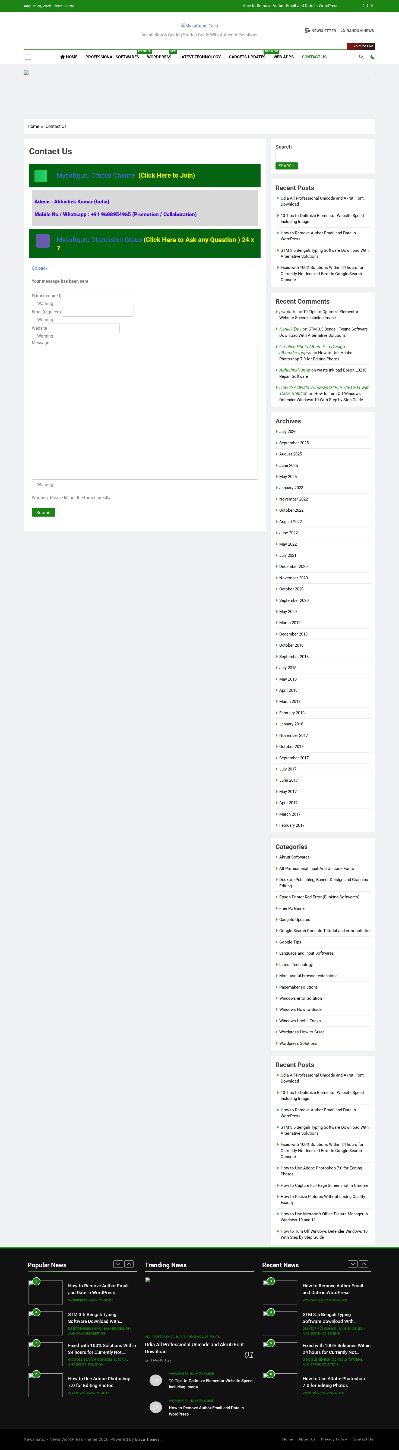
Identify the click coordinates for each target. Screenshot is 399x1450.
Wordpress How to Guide (302, 1032)
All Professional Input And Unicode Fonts (316, 868)
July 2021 (287, 555)
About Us (307, 1439)
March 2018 (289, 701)
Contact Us (314, 57)
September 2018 (294, 656)
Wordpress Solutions (298, 1043)
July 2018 (287, 667)
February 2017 (292, 825)
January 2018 (291, 724)
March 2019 (289, 622)
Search (284, 147)
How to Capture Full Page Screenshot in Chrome (324, 1185)
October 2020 (291, 589)
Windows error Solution (300, 998)
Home (71, 57)
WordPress (161, 54)
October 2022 (291, 510)
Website (39, 328)
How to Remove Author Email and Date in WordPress (290, 6)
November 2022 (293, 499)
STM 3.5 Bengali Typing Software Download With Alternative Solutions (93, 1321)
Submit (43, 512)
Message (40, 342)
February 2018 (292, 712)
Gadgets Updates (249, 54)
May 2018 (288, 679)
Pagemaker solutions (298, 987)
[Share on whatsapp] (40, 176)
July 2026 (287, 431)
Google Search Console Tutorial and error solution (324, 930)
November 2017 (293, 735)
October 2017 (291, 746)
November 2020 (293, 577)
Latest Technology (200, 57)
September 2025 (294, 443)
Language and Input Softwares (306, 953)
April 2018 (288, 690)
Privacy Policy (334, 1439)
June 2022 (288, 532)
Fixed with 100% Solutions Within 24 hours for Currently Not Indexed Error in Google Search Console (322, 273)
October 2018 (291, 645)
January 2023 (291, 487)
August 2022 (290, 521)
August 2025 (290, 454)
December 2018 (293, 634)
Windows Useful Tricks (300, 1020)
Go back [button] (39, 268)
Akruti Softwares (294, 857)
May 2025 (288, 476)
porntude (287, 311)
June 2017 (288, 780)
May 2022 (288, 544)
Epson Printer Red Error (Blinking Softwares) (319, 897)
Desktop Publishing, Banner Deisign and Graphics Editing (99, 1331)
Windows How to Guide (300, 1009)
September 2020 (294, 600)
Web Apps (284, 57)
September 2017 (294, 758)
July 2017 (287, 769)
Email (46, 311)
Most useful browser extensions (308, 975)
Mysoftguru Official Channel (126, 175)
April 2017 (288, 802)
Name (47, 295)
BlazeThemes (147, 1439)
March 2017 (289, 814)
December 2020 (293, 566)
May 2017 (288, 791)
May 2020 (288, 611)
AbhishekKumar (294, 370)
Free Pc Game (292, 908)
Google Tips (290, 942)
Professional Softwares (114, 54)
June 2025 (288, 465)
